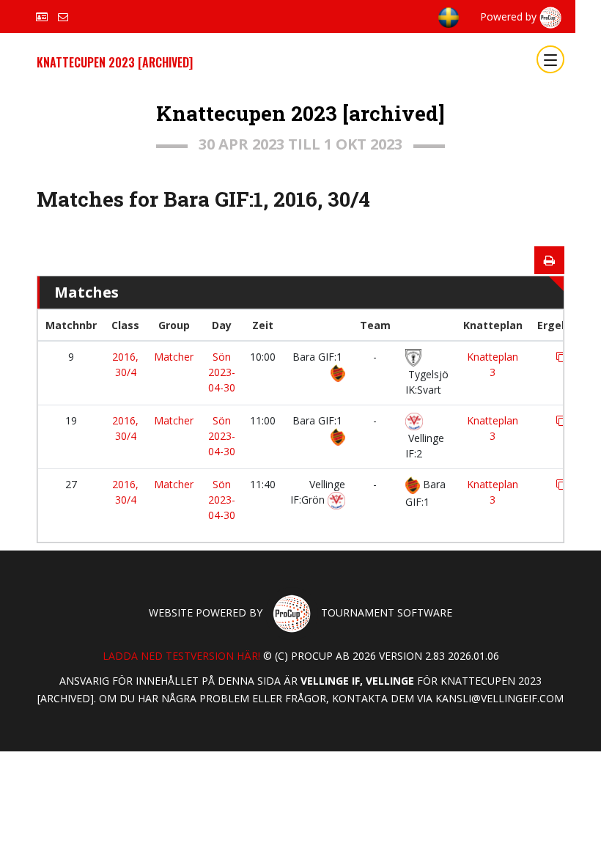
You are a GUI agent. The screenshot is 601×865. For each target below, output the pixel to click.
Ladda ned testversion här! (181, 656)
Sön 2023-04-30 (221, 372)
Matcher (173, 357)
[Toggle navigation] (550, 59)
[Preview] (549, 260)
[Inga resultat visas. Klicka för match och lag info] (561, 357)
